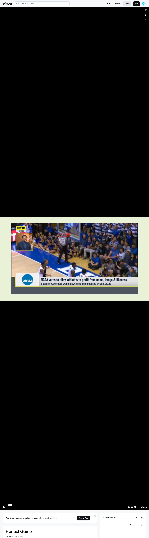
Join (136, 3)
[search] (42, 3)
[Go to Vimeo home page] (7, 3)
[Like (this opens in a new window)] (146, 10)
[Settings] (132, 507)
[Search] (137, 517)
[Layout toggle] (141, 517)
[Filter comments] (141, 525)
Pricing (117, 3)
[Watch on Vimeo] (143, 507)
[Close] (95, 515)
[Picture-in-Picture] (135, 507)
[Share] (146, 19)
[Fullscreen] (138, 507)
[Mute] (128, 507)
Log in (127, 3)
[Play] (4, 507)
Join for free (83, 518)
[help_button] (108, 3)
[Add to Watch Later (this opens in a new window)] (146, 15)
